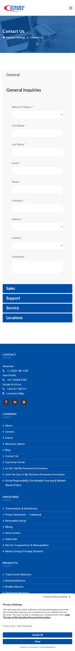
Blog (7, 450)
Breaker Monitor (14, 586)
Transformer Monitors (18, 574)
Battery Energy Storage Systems (24, 551)
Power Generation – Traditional (23, 514)
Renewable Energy (15, 520)
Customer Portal (15, 462)
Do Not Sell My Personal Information (26, 468)
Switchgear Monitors (17, 592)
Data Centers (13, 533)
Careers (9, 431)
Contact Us (11, 456)
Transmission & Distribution (21, 508)
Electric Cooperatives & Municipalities (27, 545)
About (8, 425)
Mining (9, 526)
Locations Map (15, 393)
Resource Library (15, 444)
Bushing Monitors (15, 580)
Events (9, 437)
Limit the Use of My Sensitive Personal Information (35, 474)
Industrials (11, 539)
